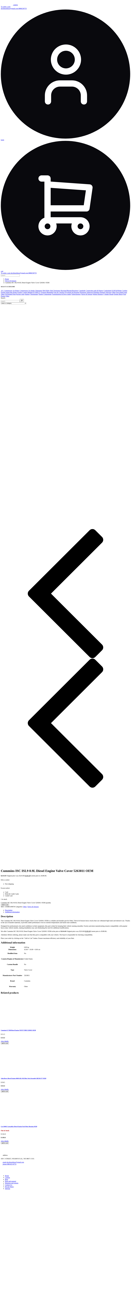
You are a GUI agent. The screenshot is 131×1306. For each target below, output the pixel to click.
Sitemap (7, 1188)
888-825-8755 (11, 1164)
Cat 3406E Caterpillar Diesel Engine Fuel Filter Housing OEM (19, 1126)
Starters (27, 294)
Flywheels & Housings (72, 292)
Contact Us (8, 1185)
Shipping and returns (11, 1183)
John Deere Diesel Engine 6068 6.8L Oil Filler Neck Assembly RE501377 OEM (23, 1078)
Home (7, 279)
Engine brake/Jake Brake (9, 292)
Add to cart (5, 905)
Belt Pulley (46, 290)
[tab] (67, 910)
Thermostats (34, 294)
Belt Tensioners (55, 290)
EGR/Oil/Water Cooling (119, 290)
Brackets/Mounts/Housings (69, 290)
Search (3, 298)
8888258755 (23, 8)
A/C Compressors (6, 290)
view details (4, 1041)
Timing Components (45, 294)
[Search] (22, 300)
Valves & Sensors (10, 281)
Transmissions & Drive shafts (61, 294)
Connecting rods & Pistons (94, 290)
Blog (6, 1179)
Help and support (10, 1181)
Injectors (108, 292)
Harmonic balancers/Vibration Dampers (93, 292)
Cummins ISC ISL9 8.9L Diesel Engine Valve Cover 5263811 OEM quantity (26, 903)
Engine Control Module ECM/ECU (29, 292)
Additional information (12, 912)
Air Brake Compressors (20, 290)
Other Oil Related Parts (8, 294)
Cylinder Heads (108, 294)
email (4, 1162)
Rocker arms (20, 294)
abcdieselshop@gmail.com (10, 8)
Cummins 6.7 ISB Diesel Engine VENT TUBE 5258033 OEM (18, 1030)
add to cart (5, 1043)
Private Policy (9, 1187)
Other (7, 296)
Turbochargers (76, 294)
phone (4, 1164)
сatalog (15, 5)
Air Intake (31, 290)
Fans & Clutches (59, 292)
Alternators (38, 290)
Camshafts (82, 290)
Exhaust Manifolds (47, 292)
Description (8, 910)
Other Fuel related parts (119, 292)
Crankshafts (107, 290)
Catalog (7, 1177)
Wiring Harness (98, 294)
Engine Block (118, 294)
